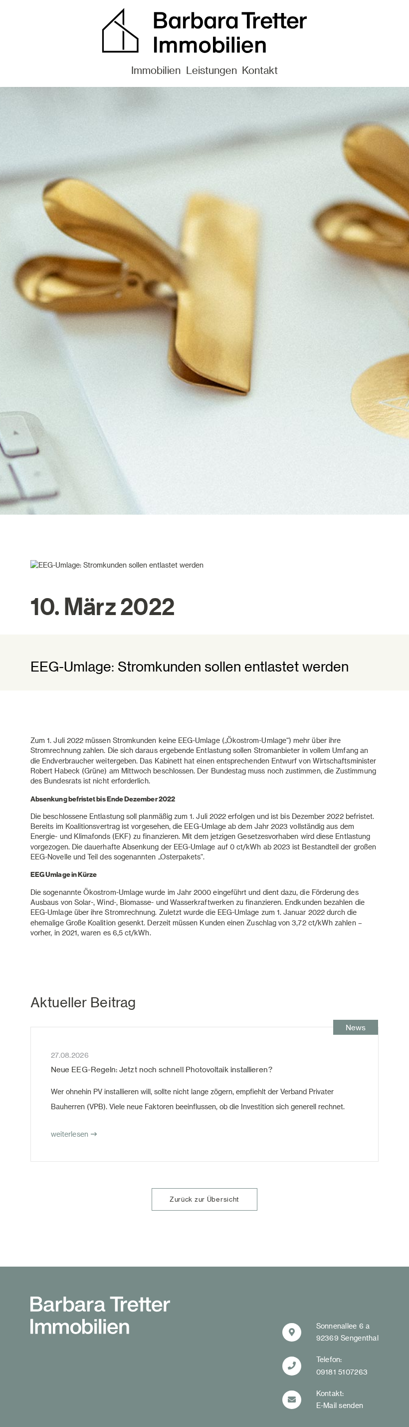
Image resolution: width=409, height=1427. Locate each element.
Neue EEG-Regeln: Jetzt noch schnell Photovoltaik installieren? (161, 1069)
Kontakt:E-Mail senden (340, 1399)
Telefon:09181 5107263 (342, 1365)
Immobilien (156, 70)
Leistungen (211, 70)
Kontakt (260, 70)
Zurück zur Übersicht (204, 1199)
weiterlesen (69, 1134)
